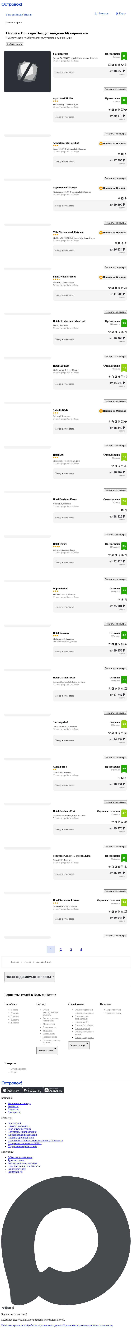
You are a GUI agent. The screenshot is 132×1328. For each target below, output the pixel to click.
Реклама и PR (15, 1171)
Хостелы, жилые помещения (51, 1019)
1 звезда (15, 1022)
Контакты (13, 1106)
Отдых (14, 1072)
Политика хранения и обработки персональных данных (32, 1325)
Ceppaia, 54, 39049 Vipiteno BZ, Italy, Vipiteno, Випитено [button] (75, 58)
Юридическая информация (22, 1134)
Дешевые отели (114, 1013)
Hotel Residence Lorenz (66, 900)
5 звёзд (14, 1010)
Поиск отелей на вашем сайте (24, 1166)
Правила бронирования (21, 1137)
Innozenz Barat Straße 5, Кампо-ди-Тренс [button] (69, 682)
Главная (15, 962)
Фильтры (104, 13)
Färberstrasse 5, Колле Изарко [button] (65, 906)
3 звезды (15, 1016)
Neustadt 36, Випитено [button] (62, 504)
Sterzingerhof (60, 722)
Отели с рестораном (84, 1013)
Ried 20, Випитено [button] (60, 325)
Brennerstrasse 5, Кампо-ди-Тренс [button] (66, 461)
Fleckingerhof (60, 53)
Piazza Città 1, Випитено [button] (62, 860)
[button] (19, 18)
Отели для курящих (84, 1037)
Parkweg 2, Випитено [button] (61, 416)
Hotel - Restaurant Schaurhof (69, 321)
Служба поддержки (18, 1126)
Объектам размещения (20, 1157)
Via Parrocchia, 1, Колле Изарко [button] (65, 370)
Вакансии (13, 1109)
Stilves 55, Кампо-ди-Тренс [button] (64, 550)
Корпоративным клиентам (22, 1163)
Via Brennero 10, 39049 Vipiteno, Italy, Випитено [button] (72, 192)
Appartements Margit (65, 187)
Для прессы (14, 1112)
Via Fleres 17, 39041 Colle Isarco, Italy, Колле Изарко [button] (74, 238)
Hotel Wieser (60, 544)
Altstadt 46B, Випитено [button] (62, 773)
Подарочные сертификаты (22, 1146)
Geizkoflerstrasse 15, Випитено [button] (65, 726)
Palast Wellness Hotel (64, 276)
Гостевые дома (50, 1037)
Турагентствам (16, 1160)
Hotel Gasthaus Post (64, 677)
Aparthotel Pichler (63, 98)
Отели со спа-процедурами (81, 1017)
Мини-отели (49, 1024)
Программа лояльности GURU (25, 1143)
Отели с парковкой (84, 1010)
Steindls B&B (60, 410)
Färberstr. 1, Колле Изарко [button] (63, 283)
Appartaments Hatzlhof (66, 143)
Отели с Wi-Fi (81, 1022)
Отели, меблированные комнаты (50, 1012)
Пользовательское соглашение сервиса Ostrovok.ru (35, 1140)
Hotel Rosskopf (61, 633)
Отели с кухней (82, 1028)
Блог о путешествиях (19, 1129)
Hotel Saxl (58, 454)
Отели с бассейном (84, 1025)
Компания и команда (19, 1103)
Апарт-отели (49, 1033)
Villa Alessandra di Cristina (68, 232)
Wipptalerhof (60, 588)
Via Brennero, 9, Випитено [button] (63, 639)
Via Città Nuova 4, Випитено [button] (64, 594)
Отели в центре (18, 1069)
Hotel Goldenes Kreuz (65, 499)
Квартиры (47, 1030)
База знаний (14, 1123)
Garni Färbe (60, 766)
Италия (27, 962)
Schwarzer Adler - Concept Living (71, 855)
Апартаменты (49, 1027)
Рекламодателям (17, 1169)
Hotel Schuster (61, 365)
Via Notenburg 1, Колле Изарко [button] (65, 104)
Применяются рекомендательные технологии (88, 1325)
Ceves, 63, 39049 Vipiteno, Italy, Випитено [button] (69, 149)
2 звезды (15, 1019)
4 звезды (15, 1013)
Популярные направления (22, 1131)
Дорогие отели (114, 1010)
